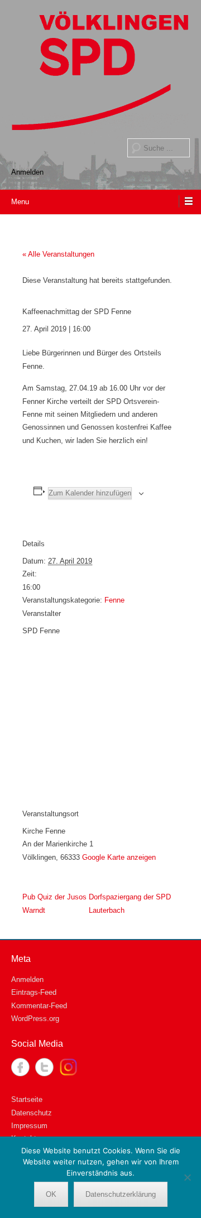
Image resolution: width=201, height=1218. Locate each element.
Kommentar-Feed (39, 1006)
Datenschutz (31, 1113)
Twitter (44, 1067)
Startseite (26, 1099)
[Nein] (187, 1177)
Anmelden (27, 172)
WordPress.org (35, 1018)
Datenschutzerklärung (120, 1194)
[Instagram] (68, 1067)
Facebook (20, 1067)
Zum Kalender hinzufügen (90, 493)
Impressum (29, 1125)
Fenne (114, 600)
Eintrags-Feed (33, 992)
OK (51, 1194)
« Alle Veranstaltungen (58, 254)
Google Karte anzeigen (119, 857)
